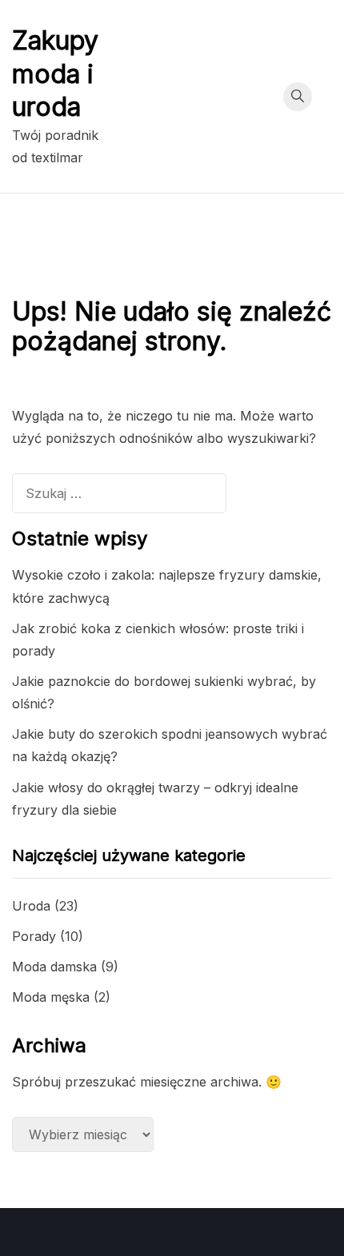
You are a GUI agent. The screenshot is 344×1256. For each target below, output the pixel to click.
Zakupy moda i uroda (55, 73)
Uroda (31, 906)
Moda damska (54, 967)
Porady (34, 936)
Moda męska (51, 997)
